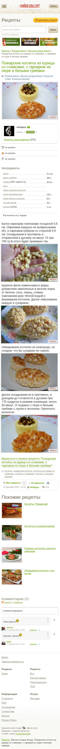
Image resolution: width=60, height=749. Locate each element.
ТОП (32, 686)
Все (32, 673)
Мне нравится (13, 483)
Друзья (5, 715)
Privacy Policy (9, 720)
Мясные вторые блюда (39, 51)
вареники (15, 34)
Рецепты (6, 51)
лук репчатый (9, 202)
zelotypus (21, 127)
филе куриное (10, 178)
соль (5, 186)
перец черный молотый (14, 190)
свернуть (8, 602)
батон (5, 173)
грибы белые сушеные (14, 198)
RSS (3, 602)
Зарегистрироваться (13, 661)
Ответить (33, 630)
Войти (54, 6)
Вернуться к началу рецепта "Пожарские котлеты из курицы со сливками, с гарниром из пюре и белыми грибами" (29, 461)
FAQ (4, 702)
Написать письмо (28, 127)
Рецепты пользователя (17, 139)
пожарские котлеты (23, 471)
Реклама (35, 698)
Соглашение (8, 707)
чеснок (6, 207)
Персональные (38, 682)
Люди (5, 673)
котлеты (8, 471)
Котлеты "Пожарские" (36, 504)
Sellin (9, 642)
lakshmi (10, 628)
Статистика (8, 711)
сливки (6, 182)
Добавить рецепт (48, 20)
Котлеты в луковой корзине (39, 526)
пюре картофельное (13, 194)
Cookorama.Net (23, 734)
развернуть (18, 602)
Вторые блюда (19, 51)
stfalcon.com (31, 728)
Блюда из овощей (20, 79)
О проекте (7, 698)
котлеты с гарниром (24, 474)
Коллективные (38, 678)
